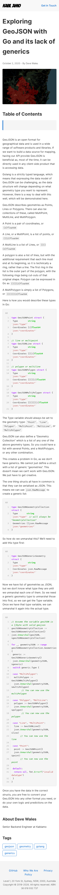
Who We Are (30, 870)
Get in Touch (48, 5)
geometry (25, 846)
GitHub (13, 870)
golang (40, 846)
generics (10, 853)
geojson (9, 846)
